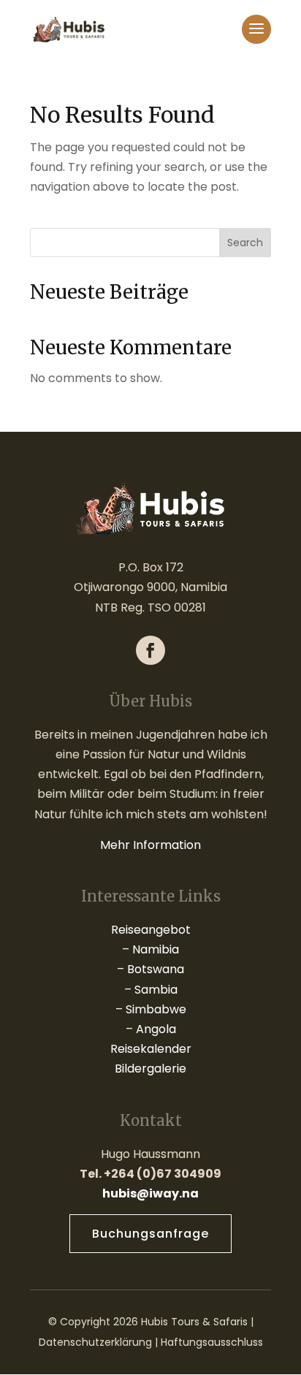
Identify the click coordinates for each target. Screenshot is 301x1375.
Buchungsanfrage (150, 1233)
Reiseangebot (151, 929)
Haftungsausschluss (212, 1342)
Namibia (155, 949)
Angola (156, 1029)
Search (245, 242)
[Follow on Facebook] (150, 650)
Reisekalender (150, 1048)
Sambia (156, 989)
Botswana (155, 969)
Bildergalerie (150, 1068)
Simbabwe (156, 1009)
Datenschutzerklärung (95, 1342)
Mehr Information (150, 845)
